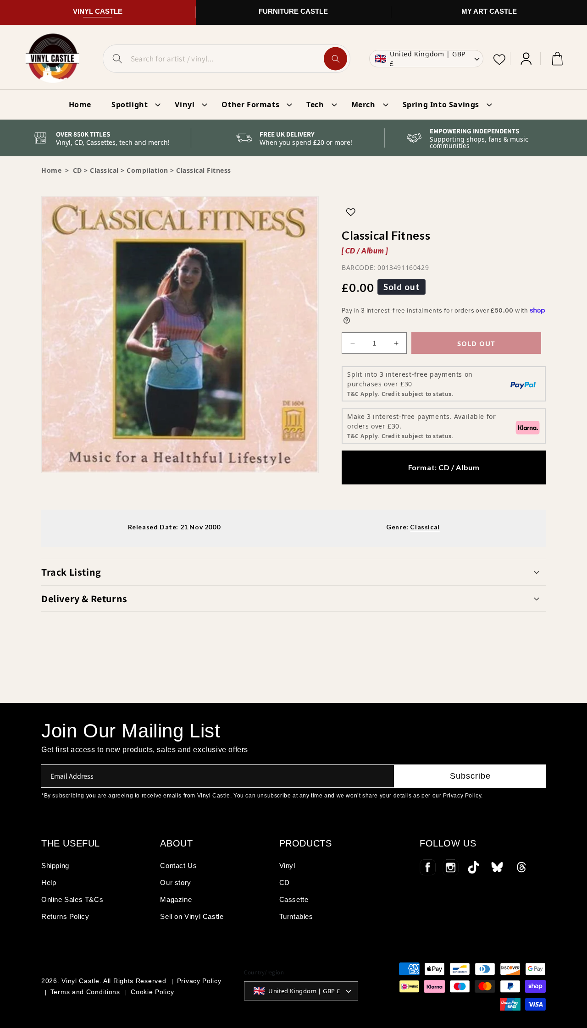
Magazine (176, 899)
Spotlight (129, 104)
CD (284, 882)
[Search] (335, 59)
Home (51, 170)
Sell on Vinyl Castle (191, 916)
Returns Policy (65, 916)
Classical (104, 170)
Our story (175, 882)
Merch (363, 104)
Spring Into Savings (441, 104)
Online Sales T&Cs (72, 899)
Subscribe (470, 776)
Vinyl (184, 104)
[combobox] (227, 58)
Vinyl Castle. (81, 980)
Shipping (55, 865)
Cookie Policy (152, 991)
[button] (293, 572)
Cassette (294, 899)
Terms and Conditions (85, 991)
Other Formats (250, 104)
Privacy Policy (199, 980)
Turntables (296, 916)
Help (48, 882)
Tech (315, 104)
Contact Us (178, 865)
